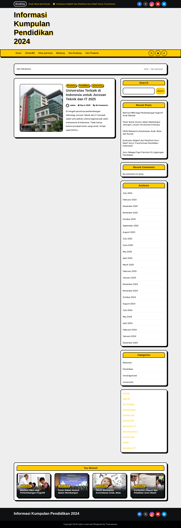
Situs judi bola (45, 53)
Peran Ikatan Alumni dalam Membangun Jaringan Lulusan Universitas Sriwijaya (69, 494)
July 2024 (127, 310)
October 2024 (129, 297)
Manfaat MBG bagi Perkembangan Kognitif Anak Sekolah (32, 493)
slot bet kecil (128, 437)
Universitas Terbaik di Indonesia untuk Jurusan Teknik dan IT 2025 (86, 95)
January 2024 (129, 336)
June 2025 (128, 245)
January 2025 (129, 278)
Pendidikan (84, 86)
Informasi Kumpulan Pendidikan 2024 (46, 513)
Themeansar (111, 524)
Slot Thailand (92, 53)
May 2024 (127, 317)
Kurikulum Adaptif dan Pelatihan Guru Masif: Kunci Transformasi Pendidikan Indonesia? (141, 143)
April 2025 (127, 258)
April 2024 (128, 323)
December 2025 (130, 206)
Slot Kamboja (75, 53)
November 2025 (130, 213)
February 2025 (130, 271)
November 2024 (130, 291)
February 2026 (130, 200)
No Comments (102, 105)
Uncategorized (130, 375)
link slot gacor (129, 409)
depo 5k (126, 399)
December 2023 (130, 343)
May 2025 (127, 252)
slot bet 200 (128, 420)
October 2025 (129, 219)
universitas (97, 86)
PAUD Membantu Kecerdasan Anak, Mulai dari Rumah (108, 493)
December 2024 (130, 284)
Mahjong (60, 53)
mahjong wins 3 (130, 431)
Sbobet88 (30, 53)
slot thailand (128, 404)
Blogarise (98, 524)
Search (143, 82)
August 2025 (129, 232)
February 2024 (130, 330)
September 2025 (131, 226)
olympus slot (128, 415)
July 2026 (127, 193)
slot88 (126, 442)
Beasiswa (71, 86)
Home (18, 53)
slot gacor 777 (129, 426)
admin (72, 105)
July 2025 (127, 239)
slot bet (126, 393)
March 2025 (128, 265)
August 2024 (129, 304)
